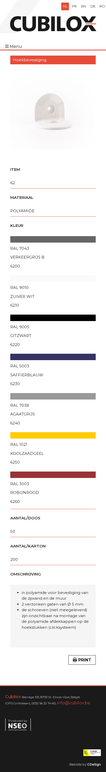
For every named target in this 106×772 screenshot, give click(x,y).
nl (65, 6)
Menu (16, 46)
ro (102, 6)
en (83, 6)
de (93, 6)
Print (84, 660)
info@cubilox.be (73, 702)
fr (74, 6)
